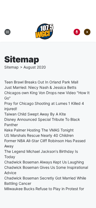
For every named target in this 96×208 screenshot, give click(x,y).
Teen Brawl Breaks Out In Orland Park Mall (41, 82)
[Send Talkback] (77, 32)
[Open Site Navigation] (7, 32)
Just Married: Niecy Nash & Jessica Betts (40, 87)
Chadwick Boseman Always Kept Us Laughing (44, 162)
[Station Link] (44, 32)
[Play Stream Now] (87, 32)
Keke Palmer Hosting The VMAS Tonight (39, 130)
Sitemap (11, 67)
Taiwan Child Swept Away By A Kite (35, 114)
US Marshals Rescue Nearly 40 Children (39, 135)
